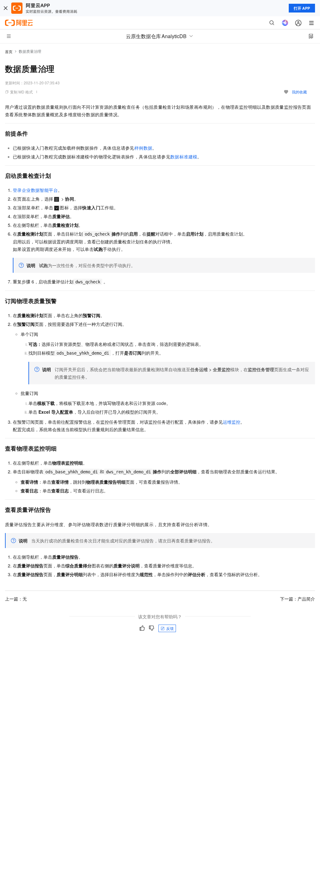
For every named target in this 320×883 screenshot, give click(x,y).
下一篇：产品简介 (297, 599)
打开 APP (302, 8)
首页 (8, 51)
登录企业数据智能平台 (35, 190)
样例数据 (143, 148)
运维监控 (231, 422)
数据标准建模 (183, 156)
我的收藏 (299, 91)
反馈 (170, 628)
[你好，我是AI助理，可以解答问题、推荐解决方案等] (285, 22)
